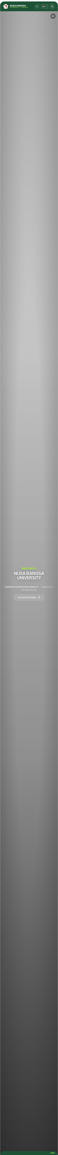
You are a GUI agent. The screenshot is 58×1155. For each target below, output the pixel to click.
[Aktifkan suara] (53, 16)
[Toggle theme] (37, 6)
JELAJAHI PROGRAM (27, 597)
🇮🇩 (44, 6)
